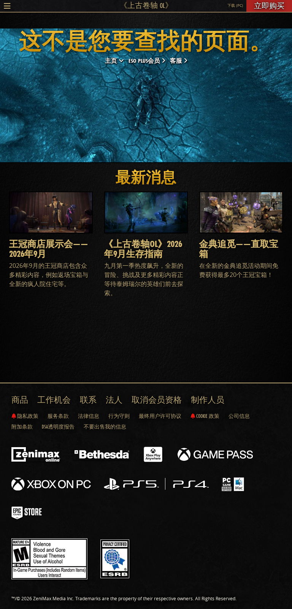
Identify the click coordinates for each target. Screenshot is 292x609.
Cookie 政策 (207, 416)
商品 (19, 399)
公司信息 (239, 416)
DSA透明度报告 (58, 426)
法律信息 (88, 416)
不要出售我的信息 (105, 426)
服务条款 (58, 416)
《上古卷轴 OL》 (146, 5)
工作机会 (54, 399)
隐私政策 (27, 416)
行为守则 (119, 416)
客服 (177, 61)
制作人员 (207, 399)
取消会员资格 (157, 399)
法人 (114, 399)
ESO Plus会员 (145, 61)
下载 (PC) (235, 5)
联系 (88, 399)
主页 (112, 61)
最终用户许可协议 (160, 416)
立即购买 (269, 6)
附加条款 (22, 426)
